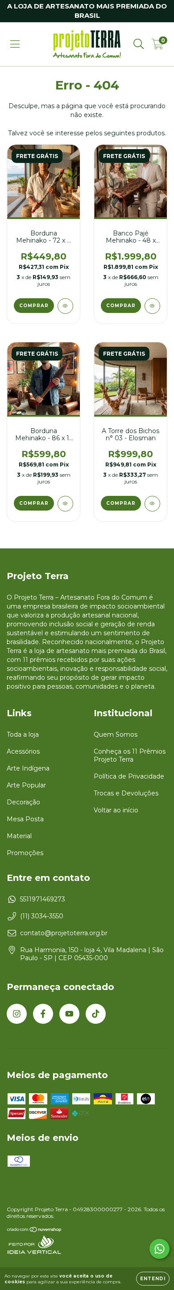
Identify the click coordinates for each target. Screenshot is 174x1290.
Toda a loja (23, 734)
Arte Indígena (28, 768)
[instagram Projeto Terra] (17, 1014)
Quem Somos (115, 734)
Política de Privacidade (129, 776)
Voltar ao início (116, 810)
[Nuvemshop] (34, 1230)
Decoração (23, 802)
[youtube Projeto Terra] (69, 1014)
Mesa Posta (25, 819)
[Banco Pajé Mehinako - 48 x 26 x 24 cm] (152, 306)
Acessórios (23, 751)
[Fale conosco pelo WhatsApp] (159, 1249)
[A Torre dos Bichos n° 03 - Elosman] (152, 503)
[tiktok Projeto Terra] (96, 1014)
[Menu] (15, 44)
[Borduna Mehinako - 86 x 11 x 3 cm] (65, 503)
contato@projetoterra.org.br (64, 933)
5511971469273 (42, 899)
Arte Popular (26, 785)
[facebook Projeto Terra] (43, 1014)
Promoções (25, 853)
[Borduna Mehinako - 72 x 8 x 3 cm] (65, 306)
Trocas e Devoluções (126, 793)
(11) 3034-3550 (41, 916)
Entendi (153, 1279)
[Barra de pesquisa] (139, 44)
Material (19, 836)
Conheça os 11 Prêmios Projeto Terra (130, 755)
